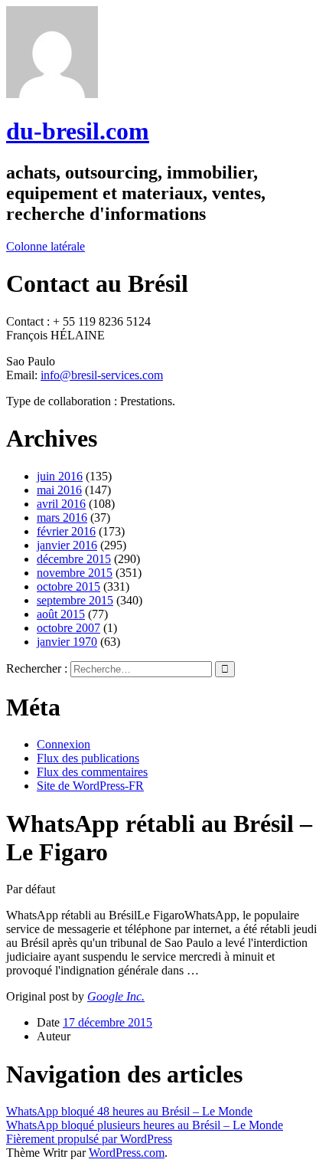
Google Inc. (116, 996)
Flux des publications (88, 758)
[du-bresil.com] (52, 93)
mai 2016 (59, 489)
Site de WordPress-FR (90, 785)
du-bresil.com (77, 131)
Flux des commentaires (92, 771)
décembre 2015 (74, 558)
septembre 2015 (75, 600)
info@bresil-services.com (102, 375)
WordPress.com (126, 1152)
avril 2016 (61, 503)
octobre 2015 (68, 586)
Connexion (63, 744)
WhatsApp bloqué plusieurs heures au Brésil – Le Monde (144, 1125)
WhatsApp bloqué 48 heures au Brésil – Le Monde (129, 1111)
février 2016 (66, 531)
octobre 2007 (68, 627)
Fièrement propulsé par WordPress (89, 1138)
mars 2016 (62, 517)
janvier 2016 (67, 545)
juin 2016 (60, 476)
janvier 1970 (67, 641)
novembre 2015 (74, 572)
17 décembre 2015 (107, 1022)
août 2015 (61, 614)
